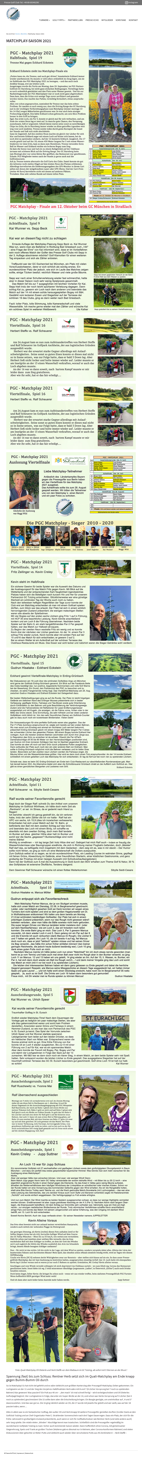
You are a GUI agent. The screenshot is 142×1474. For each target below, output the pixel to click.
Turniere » (44, 20)
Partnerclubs (75, 20)
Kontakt (133, 20)
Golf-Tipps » (59, 20)
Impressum (20, 1453)
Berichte (24, 34)
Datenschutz (29, 1453)
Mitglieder (107, 20)
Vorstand (121, 20)
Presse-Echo (92, 20)
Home (17, 34)
